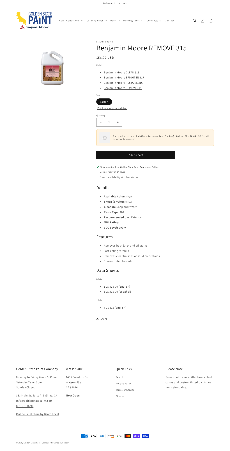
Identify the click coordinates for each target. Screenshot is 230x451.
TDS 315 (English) (115, 308)
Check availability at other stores (119, 177)
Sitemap (120, 396)
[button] (70, 20)
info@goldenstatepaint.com (34, 400)
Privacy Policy (123, 383)
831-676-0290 (24, 406)
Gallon (104, 101)
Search (120, 377)
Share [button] (103, 318)
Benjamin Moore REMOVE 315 (123, 88)
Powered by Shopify (60, 442)
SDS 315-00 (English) (117, 286)
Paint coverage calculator (112, 108)
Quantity (100, 115)
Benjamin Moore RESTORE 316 (123, 83)
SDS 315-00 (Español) (117, 292)
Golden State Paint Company (37, 442)
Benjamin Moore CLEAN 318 (121, 72)
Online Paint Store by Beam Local (37, 414)
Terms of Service (125, 389)
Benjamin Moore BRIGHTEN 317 (124, 77)
